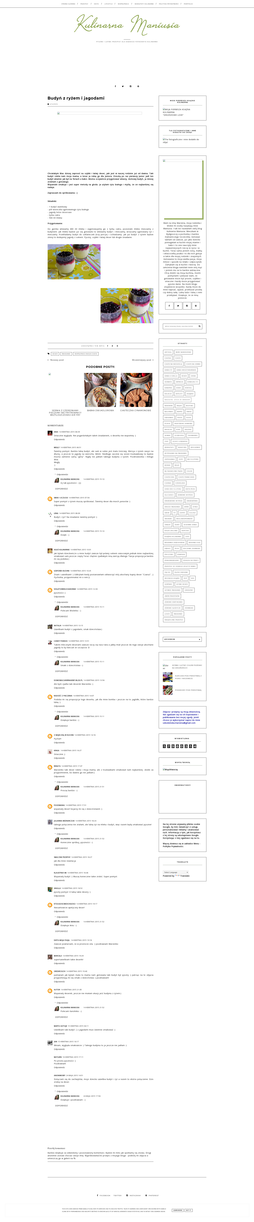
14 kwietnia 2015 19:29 (73, 956)
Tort (166, 441)
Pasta (179, 417)
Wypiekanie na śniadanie (176, 453)
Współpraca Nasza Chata (86, 354)
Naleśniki (169, 411)
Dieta (96, 4)
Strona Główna (68, 4)
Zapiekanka (170, 459)
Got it (188, 1210)
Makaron (169, 406)
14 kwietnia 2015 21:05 (71, 990)
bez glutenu (193, 459)
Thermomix (193, 435)
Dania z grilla (171, 376)
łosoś (167, 614)
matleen (58, 1057)
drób (186, 507)
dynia (195, 507)
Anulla (57, 888)
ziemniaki (189, 608)
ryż (185, 578)
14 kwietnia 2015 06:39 (69, 432)
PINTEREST (154, 1195)
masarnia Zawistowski (175, 542)
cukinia (168, 483)
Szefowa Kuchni (61, 571)
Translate (185, 876)
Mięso (179, 406)
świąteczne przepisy (174, 620)
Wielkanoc (195, 447)
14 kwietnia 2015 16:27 (71, 750)
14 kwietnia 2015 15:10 (93, 479)
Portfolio (188, 4)
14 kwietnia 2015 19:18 (81, 940)
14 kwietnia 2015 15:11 (93, 607)
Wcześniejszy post (141, 360)
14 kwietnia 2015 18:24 (85, 821)
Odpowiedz (59, 439)
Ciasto (178, 358)
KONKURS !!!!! (192, 382)
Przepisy (84, 4)
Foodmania (59, 805)
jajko (177, 525)
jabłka (168, 525)
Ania (56, 432)
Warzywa (182, 447)
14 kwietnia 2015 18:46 (77, 873)
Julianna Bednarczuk (64, 821)
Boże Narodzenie (183, 352)
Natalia (57, 625)
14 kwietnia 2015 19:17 (86, 904)
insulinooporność (184, 519)
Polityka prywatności (169, 4)
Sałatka (188, 429)
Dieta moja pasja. (62, 940)
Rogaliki (168, 429)
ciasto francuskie (186, 477)
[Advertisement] (127, 65)
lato (187, 536)
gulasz (192, 513)
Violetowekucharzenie (65, 589)
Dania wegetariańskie (186, 370)
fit (174, 513)
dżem (167, 513)
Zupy (181, 459)
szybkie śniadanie (173, 590)
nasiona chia (194, 542)
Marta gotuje (60, 1026)
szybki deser (182, 584)
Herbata (168, 382)
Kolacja (168, 394)
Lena (56, 513)
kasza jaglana (171, 530)
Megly (57, 447)
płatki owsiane (181, 572)
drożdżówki (192, 501)
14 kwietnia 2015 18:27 (81, 857)
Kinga (57, 750)
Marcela (58, 956)
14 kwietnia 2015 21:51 (93, 787)
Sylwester (179, 435)
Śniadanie (66, 354)
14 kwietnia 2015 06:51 (70, 447)
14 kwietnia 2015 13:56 (94, 680)
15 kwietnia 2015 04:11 (78, 1026)
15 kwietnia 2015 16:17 (68, 1041)
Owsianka (169, 417)
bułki (177, 465)
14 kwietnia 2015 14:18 (85, 735)
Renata (57, 766)
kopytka (185, 530)
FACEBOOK (105, 1195)
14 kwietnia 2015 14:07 (83, 696)
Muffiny (189, 406)
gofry (182, 513)
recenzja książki (172, 578)
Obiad (189, 411)
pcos (177, 548)
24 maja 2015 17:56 (92, 1096)
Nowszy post (57, 360)
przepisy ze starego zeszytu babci (180, 566)
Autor (57, 990)
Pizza (188, 417)
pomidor (181, 554)
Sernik (167, 435)
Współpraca (123, 4)
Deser (55, 354)
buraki (168, 465)
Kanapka (168, 388)
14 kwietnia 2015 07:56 (79, 498)
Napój (179, 411)
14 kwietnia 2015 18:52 (72, 888)
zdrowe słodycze (173, 608)
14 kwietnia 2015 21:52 (93, 839)
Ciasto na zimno (193, 364)
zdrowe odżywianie (174, 602)
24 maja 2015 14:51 (74, 1075)
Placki (167, 423)
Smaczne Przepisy (62, 857)
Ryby (178, 429)
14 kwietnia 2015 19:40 (76, 971)
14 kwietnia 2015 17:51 (76, 805)
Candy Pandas (61, 641)
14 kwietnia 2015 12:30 (87, 589)
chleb (189, 471)
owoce (168, 548)
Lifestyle (109, 4)
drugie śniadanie (172, 507)
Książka (190, 394)
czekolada (180, 483)
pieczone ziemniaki (191, 548)
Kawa (178, 388)
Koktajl (188, 388)
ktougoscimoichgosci (65, 904)
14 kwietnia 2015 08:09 (69, 513)
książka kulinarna (173, 536)
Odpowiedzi (62, 474)
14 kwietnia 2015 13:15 (72, 625)
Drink (193, 376)
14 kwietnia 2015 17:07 (72, 766)
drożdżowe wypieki (174, 501)
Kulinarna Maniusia (70, 479)
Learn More (177, 1210)
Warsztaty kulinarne (144, 4)
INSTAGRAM (135, 1195)
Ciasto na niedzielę (173, 364)
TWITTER (118, 1195)
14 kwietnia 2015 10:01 (80, 550)
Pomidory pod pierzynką (188, 690)
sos (192, 578)
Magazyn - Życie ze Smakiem (177, 400)
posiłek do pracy (191, 560)
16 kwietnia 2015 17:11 (73, 1057)
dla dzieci (169, 495)
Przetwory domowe (183, 423)
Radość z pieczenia (63, 696)
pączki (167, 572)
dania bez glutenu (173, 489)
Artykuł (168, 352)
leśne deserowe (64, 212)
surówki (168, 584)
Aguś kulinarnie (62, 550)
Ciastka (168, 358)
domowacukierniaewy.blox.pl (68, 680)
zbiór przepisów (172, 596)
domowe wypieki (185, 495)
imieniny (168, 519)
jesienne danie (190, 525)
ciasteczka (169, 477)
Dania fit (168, 370)
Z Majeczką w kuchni (64, 735)
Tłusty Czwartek (180, 441)
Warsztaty (169, 447)
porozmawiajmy (172, 560)
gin (55, 1041)
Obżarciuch (59, 971)
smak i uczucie (61, 498)
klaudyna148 (60, 873)
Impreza (179, 382)
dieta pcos (190, 489)
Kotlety (179, 394)
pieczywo (169, 554)
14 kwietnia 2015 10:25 (80, 571)
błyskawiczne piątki (174, 471)
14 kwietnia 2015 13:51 (78, 641)
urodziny (189, 590)
